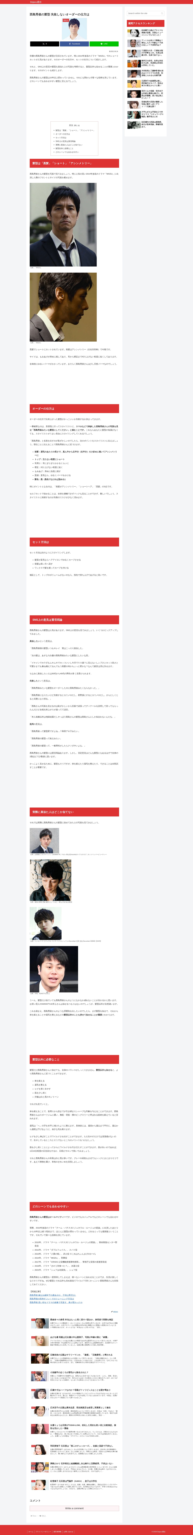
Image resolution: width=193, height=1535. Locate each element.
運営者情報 (57, 1532)
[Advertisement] (74, 102)
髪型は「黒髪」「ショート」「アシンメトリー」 (75, 130)
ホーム (30, 1532)
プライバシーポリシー (43, 1532)
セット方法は (61, 138)
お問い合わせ (68, 1532)
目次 (71, 125)
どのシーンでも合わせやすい (67, 152)
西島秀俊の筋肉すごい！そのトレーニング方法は (52, 1299)
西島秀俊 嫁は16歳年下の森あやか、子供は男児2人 (53, 1295)
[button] (162, 13)
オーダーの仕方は (63, 134)
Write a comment (74, 1508)
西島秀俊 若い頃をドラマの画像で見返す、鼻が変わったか (56, 1302)
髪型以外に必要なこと (64, 148)
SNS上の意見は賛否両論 (66, 141)
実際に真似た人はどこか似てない (69, 145)
